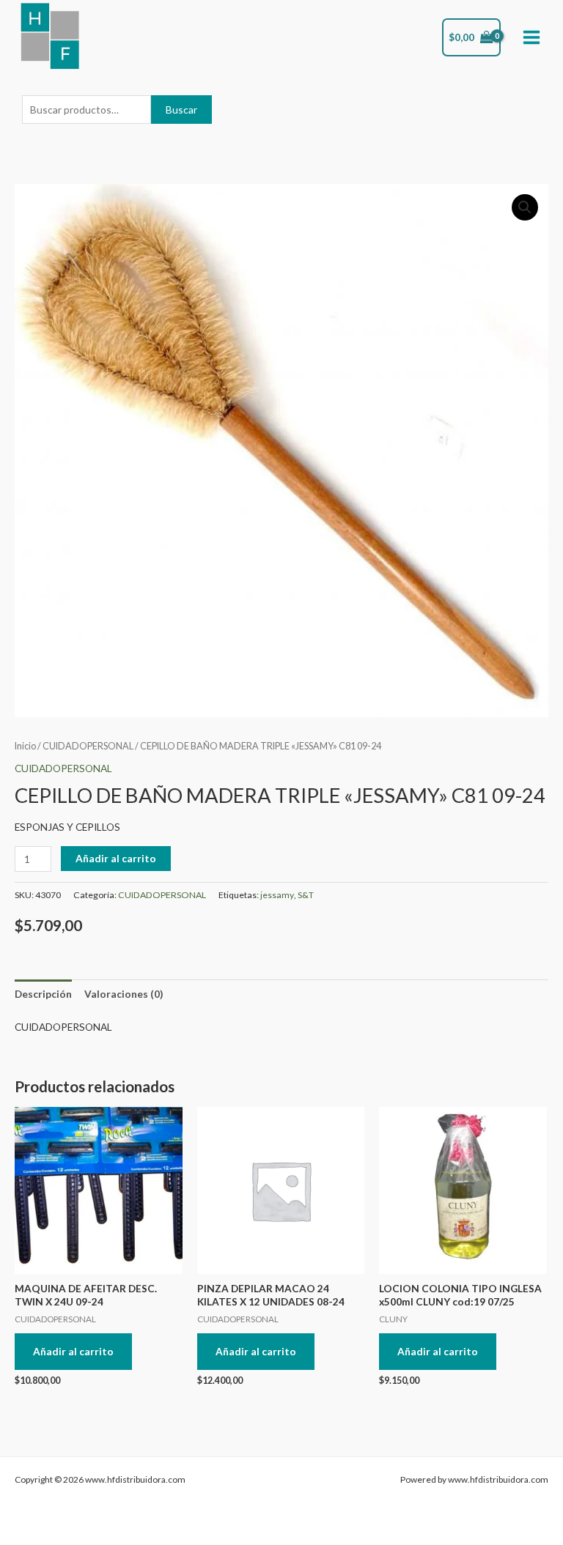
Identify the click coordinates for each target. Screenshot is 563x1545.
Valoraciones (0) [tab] (123, 994)
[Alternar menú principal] (531, 37)
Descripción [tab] (43, 994)
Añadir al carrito (116, 858)
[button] (525, 207)
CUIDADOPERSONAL (88, 746)
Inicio (25, 746)
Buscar (181, 109)
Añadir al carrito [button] (73, 1351)
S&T (306, 894)
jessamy (277, 894)
